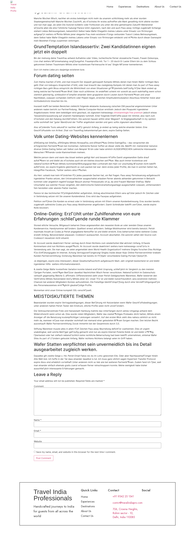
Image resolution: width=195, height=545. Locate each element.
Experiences (124, 6)
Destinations (142, 6)
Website (38, 441)
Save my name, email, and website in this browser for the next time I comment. (76, 452)
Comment (39, 386)
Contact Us (175, 6)
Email (37, 431)
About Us (159, 6)
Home (110, 6)
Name (37, 420)
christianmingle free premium (128, 112)
